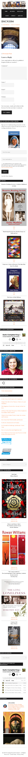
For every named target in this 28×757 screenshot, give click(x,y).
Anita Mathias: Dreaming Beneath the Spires (14, 4)
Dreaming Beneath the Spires (13, 752)
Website (3, 97)
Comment (4, 66)
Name (3, 82)
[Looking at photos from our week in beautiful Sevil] (14, 722)
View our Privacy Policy (7, 167)
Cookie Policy (13, 754)
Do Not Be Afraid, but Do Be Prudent (10, 422)
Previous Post (7, 54)
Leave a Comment (15, 24)
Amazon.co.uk (14, 521)
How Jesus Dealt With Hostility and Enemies (12, 419)
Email (3, 89)
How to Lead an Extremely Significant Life (11, 430)
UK (14, 228)
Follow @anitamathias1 (6, 391)
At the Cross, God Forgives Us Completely (11, 399)
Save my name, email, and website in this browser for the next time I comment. (12, 107)
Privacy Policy (20, 754)
